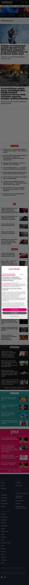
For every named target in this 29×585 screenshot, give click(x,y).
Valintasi (22, 274)
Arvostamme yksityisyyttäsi (8, 274)
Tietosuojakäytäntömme (14, 316)
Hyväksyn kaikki (14, 309)
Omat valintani (14, 313)
